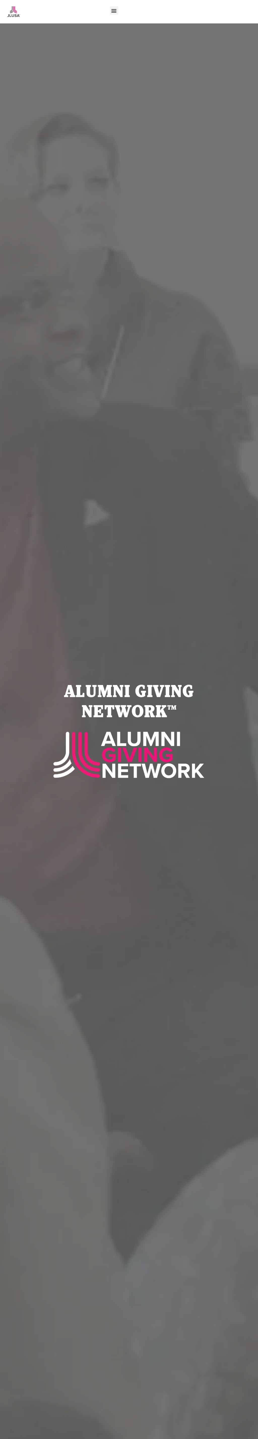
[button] (114, 10)
